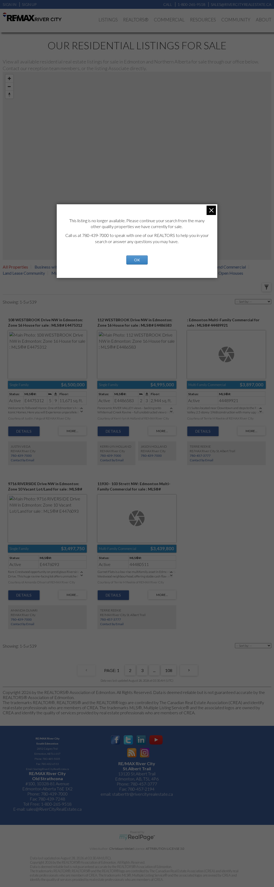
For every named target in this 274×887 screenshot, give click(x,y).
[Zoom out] (9, 86)
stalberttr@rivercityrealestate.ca (142, 794)
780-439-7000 (21, 456)
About (263, 19)
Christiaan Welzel (121, 849)
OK (137, 260)
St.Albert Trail (137, 768)
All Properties (15, 266)
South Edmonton (47, 743)
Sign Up (29, 4)
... (154, 670)
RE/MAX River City (47, 738)
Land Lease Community (24, 272)
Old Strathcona (47, 778)
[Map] (137, 166)
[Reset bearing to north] (9, 94)
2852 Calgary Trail (47, 748)
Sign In (9, 4)
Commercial (169, 19)
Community (235, 19)
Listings (108, 19)
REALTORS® (136, 19)
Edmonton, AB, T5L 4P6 (137, 778)
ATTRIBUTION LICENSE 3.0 (165, 849)
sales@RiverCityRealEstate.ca (54, 808)
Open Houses (230, 272)
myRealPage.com (137, 837)
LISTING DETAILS (24, 431)
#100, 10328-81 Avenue (47, 783)
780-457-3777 (200, 456)
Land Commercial (230, 266)
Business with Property (56, 266)
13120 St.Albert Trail (136, 773)
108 (168, 670)
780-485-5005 (51, 758)
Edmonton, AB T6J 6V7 (47, 753)
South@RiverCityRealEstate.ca (51, 769)
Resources (203, 19)
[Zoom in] (9, 78)
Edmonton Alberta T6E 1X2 (47, 788)
